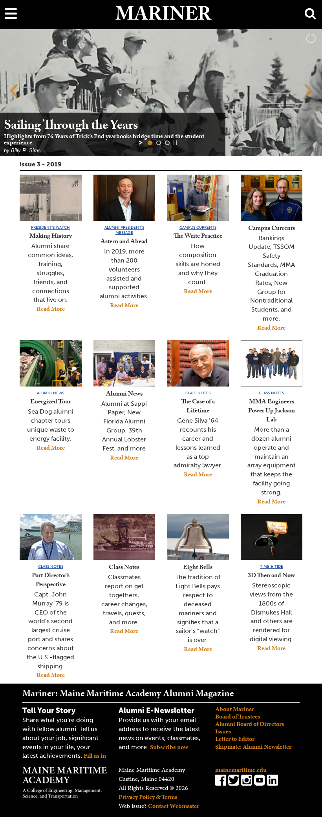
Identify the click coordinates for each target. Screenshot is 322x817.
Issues (223, 731)
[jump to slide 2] (158, 142)
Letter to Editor (234, 738)
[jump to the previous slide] (14, 92)
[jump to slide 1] (150, 142)
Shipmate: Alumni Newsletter (253, 746)
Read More (51, 308)
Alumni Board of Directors (249, 724)
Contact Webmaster (173, 805)
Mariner (163, 17)
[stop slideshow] (175, 142)
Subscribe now (169, 746)
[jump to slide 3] (167, 142)
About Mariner (234, 709)
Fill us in (95, 755)
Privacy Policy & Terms (148, 796)
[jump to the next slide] (308, 92)
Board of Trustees (237, 716)
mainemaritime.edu (241, 769)
